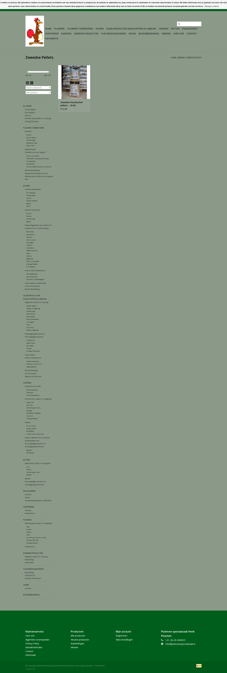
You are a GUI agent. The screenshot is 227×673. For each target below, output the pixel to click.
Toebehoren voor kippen (35, 152)
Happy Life (30, 402)
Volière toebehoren (33, 358)
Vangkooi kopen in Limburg (36, 556)
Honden (163, 28)
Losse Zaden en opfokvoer (35, 283)
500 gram (29, 393)
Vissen (132, 33)
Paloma (29, 216)
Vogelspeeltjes (31, 367)
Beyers (28, 204)
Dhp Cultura (31, 240)
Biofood (29, 475)
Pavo (28, 527)
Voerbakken (30, 164)
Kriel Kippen (30, 112)
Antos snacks (31, 426)
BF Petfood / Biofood (33, 413)
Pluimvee (59, 28)
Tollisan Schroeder (32, 261)
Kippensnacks (30, 149)
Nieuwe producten (80, 639)
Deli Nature (30, 314)
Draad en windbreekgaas (35, 279)
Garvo (28, 206)
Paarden (66, 33)
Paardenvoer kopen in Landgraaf (38, 523)
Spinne (28, 198)
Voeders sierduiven (32, 210)
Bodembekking (31, 370)
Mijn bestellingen (124, 639)
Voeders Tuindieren (33, 578)
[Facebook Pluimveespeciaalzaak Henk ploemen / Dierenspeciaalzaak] (113, 617)
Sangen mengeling (33, 309)
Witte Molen (30, 317)
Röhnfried (30, 232)
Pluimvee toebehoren (80, 28)
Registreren (121, 635)
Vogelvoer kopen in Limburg (36, 302)
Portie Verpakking (32, 395)
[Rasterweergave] (27, 83)
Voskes (28, 469)
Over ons (178, 33)
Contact (192, 33)
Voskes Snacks (31, 429)
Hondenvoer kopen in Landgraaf (38, 399)
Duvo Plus (30, 327)
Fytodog (29, 411)
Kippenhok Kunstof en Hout (36, 173)
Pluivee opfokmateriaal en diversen (38, 167)
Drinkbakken (31, 161)
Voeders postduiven (33, 189)
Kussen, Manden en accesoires (37, 437)
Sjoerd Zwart (30, 343)
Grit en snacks (30, 373)
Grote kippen (30, 109)
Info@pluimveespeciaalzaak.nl (180, 643)
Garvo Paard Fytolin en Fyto (36, 538)
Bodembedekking (149, 33)
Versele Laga (30, 140)
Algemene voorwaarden (37, 639)
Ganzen (28, 115)
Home (48, 28)
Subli (28, 535)
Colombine (30, 248)
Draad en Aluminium (34, 364)
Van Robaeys (31, 193)
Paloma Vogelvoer (32, 330)
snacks (27, 497)
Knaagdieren (189, 28)
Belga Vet (29, 259)
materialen (29, 562)
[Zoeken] (179, 23)
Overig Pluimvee (31, 121)
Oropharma (30, 235)
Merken (166, 33)
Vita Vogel (30, 243)
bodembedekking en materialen (38, 500)
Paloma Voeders (32, 201)
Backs (28, 253)
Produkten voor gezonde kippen (37, 159)
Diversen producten (86, 33)
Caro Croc (29, 416)
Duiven (100, 28)
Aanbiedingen (77, 643)
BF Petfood (30, 431)
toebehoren (30, 513)
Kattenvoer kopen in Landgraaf (37, 463)
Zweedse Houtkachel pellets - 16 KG (71, 104)
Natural (29, 237)
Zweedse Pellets (194, 57)
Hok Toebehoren (32, 274)
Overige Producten (33, 351)
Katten (175, 28)
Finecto (29, 348)
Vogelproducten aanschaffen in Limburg (131, 28)
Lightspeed (30, 669)
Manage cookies (212, 6)
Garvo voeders (31, 138)
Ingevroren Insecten (33, 376)
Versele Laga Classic (33, 408)
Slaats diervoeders (32, 319)
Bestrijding (29, 559)
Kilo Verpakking (32, 390)
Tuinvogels (30, 322)
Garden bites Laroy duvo (35, 434)
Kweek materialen (32, 361)
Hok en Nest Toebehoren (35, 270)
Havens (29, 135)
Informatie (51, 38)
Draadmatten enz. (32, 440)
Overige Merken (32, 264)
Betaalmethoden (33, 647)
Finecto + (29, 245)
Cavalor (29, 529)
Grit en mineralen (32, 156)
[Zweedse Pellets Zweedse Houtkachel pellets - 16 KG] (74, 82)
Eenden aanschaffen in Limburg (38, 118)
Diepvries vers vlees (33, 386)
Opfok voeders (31, 306)
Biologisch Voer (31, 143)
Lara (27, 467)
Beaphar (29, 450)
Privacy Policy (32, 643)
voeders (28, 494)
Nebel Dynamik (32, 251)
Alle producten (78, 635)
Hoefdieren (52, 33)
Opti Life (29, 405)
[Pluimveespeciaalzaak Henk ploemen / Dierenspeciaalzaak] (34, 31)
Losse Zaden (30, 355)
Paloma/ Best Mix (32, 540)
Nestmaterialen (32, 277)
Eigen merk (30, 146)
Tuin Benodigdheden (113, 33)
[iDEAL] (198, 665)
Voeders (28, 131)
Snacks (27, 422)
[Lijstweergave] (31, 83)
